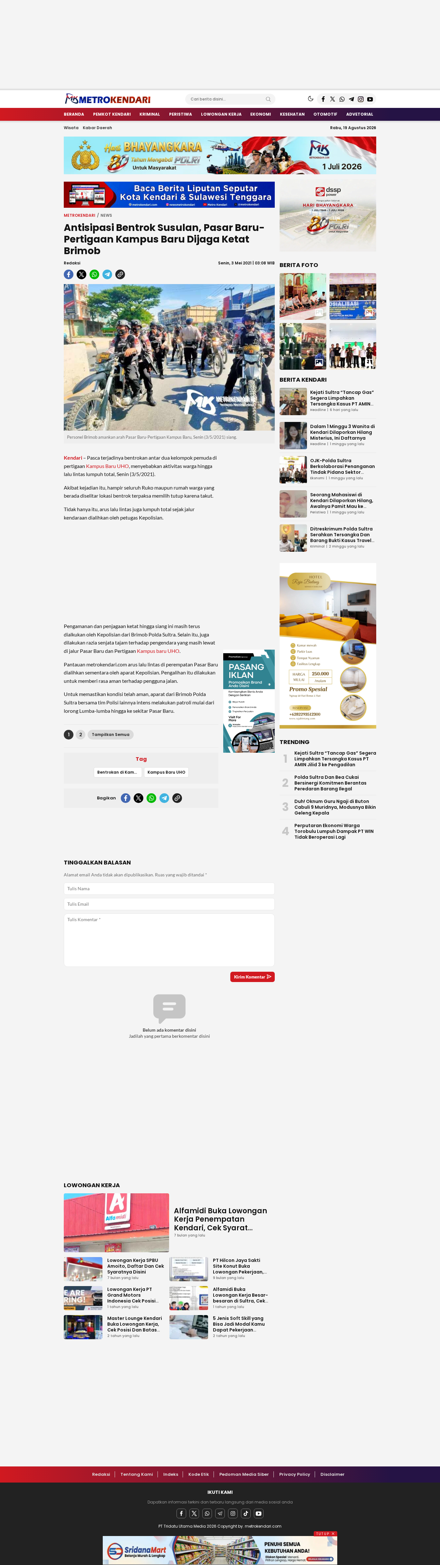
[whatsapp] (94, 274)
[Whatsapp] (207, 1513)
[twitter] (81, 274)
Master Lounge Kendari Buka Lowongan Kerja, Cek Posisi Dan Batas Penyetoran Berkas (134, 1327)
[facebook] (68, 274)
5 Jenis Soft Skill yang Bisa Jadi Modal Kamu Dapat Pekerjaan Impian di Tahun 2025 (239, 1327)
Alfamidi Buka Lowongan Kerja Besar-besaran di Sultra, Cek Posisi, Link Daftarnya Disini (240, 1301)
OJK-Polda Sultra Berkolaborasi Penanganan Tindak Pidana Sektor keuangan (342, 469)
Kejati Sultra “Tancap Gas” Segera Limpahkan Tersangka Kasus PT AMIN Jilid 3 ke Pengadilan (342, 401)
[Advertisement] (193, 45)
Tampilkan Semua (110, 734)
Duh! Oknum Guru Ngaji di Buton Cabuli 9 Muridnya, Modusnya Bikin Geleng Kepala (335, 807)
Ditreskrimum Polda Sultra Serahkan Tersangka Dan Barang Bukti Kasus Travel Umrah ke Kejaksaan (341, 537)
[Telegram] (220, 1513)
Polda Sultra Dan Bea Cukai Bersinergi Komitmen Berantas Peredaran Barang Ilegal (330, 783)
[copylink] (120, 274)
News (106, 215)
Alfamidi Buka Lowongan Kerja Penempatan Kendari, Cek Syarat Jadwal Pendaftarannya (220, 1223)
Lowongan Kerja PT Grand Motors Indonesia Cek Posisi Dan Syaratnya (131, 1298)
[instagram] (233, 1513)
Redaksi (72, 263)
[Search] (268, 99)
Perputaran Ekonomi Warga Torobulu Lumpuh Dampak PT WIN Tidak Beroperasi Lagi (334, 831)
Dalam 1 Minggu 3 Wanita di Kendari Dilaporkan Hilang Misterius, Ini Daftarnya (342, 432)
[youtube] (258, 1513)
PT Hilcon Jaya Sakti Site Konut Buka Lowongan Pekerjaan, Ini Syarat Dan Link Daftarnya (238, 1272)
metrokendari (79, 215)
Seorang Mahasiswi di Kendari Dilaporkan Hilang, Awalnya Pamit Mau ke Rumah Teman (341, 503)
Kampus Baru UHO (107, 466)
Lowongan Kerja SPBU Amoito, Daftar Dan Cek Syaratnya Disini (135, 1266)
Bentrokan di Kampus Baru (119, 772)
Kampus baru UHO (158, 651)
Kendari (73, 457)
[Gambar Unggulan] (169, 357)
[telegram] (107, 274)
